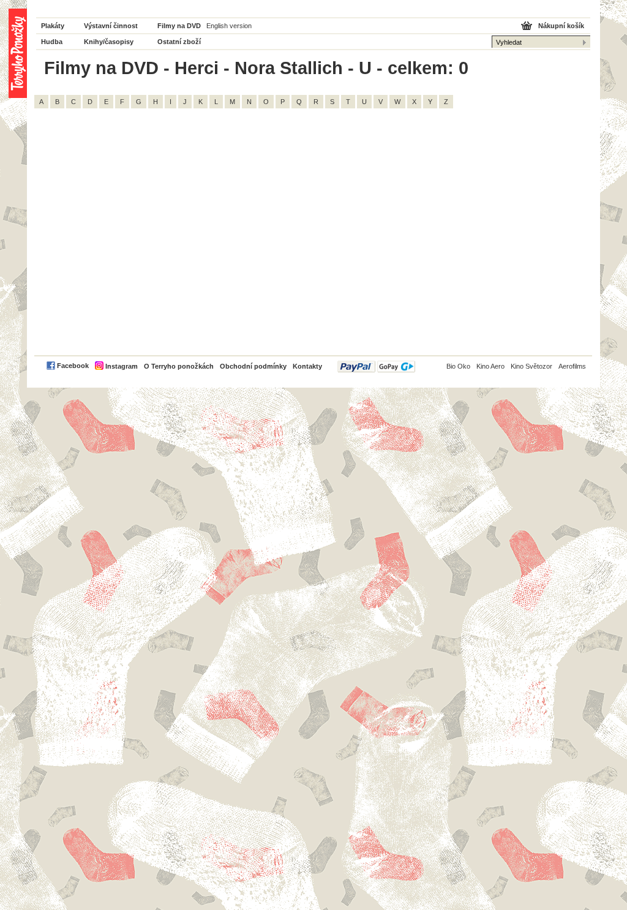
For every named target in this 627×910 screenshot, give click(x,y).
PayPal (376, 366)
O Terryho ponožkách (179, 366)
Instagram (121, 366)
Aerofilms (572, 366)
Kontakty (307, 366)
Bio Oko (458, 366)
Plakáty (52, 25)
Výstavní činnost (111, 25)
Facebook (73, 365)
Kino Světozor (531, 366)
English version (229, 25)
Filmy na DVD (179, 25)
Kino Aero (490, 366)
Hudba (51, 41)
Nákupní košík (561, 25)
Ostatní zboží (179, 41)
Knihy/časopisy (108, 41)
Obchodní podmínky (253, 366)
